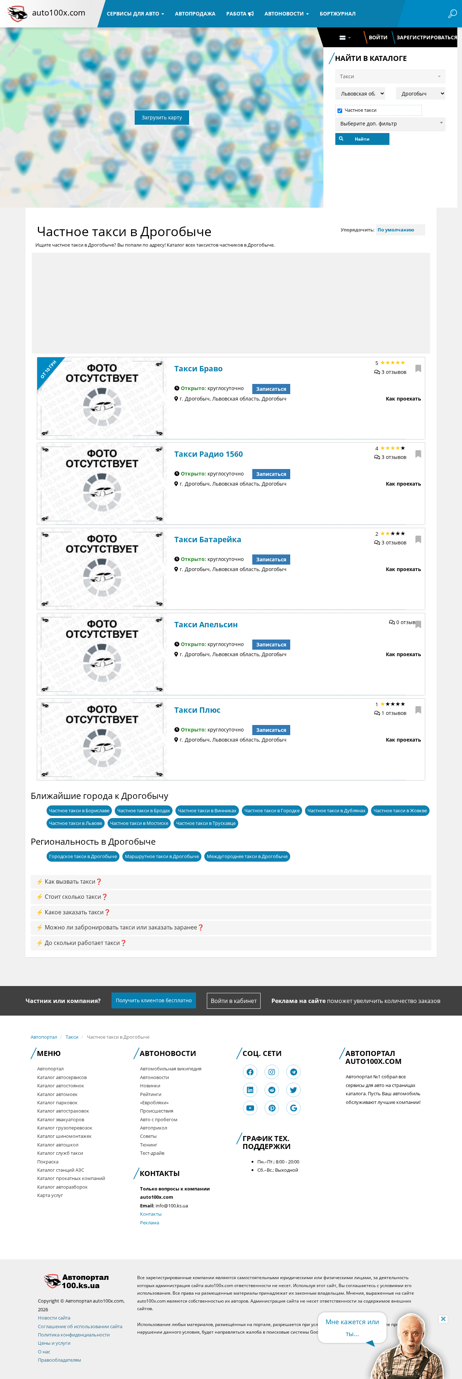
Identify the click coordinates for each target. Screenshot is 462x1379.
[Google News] (293, 1108)
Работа (237, 13)
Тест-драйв (152, 1153)
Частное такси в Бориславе (79, 810)
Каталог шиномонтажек (64, 1136)
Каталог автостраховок (63, 1111)
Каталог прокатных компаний (71, 1178)
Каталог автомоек (57, 1094)
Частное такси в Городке (272, 810)
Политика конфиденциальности (74, 1334)
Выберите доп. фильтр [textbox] (368, 123)
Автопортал (44, 1037)
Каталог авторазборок (62, 1187)
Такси (72, 1037)
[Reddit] (271, 1090)
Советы (148, 1136)
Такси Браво (198, 368)
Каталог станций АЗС (60, 1170)
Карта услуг (50, 1195)
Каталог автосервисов (62, 1077)
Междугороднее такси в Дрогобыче (247, 856)
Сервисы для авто (134, 13)
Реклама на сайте (298, 1001)
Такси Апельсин (206, 624)
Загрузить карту (162, 117)
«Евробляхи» (154, 1102)
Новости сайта (54, 1317)
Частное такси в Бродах (143, 810)
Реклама (149, 1222)
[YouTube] (250, 1108)
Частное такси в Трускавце (206, 823)
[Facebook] (250, 1072)
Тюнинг (148, 1144)
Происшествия (156, 1111)
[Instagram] (272, 1072)
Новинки (150, 1085)
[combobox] (390, 123)
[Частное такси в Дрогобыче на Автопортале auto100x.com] (82, 1281)
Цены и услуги (54, 1343)
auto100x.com (58, 12)
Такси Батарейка (207, 539)
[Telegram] (293, 1072)
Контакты (151, 1214)
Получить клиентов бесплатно (154, 1000)
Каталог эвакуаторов (60, 1119)
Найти (362, 139)
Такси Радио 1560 (208, 454)
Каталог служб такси (60, 1153)
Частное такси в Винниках (207, 810)
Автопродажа (195, 13)
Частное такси (360, 110)
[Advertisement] (231, 303)
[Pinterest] (272, 1108)
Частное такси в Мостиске (139, 823)
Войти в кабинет (234, 1001)
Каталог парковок (57, 1102)
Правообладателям (59, 1360)
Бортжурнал (338, 13)
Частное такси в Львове (75, 823)
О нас (44, 1351)
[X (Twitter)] (293, 1090)
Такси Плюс (197, 710)
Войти (378, 37)
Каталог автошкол (57, 1144)
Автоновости (285, 13)
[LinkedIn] (250, 1090)
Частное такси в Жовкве (400, 810)
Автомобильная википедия (170, 1068)
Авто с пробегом (159, 1119)
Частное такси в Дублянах (337, 810)
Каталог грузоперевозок (64, 1127)
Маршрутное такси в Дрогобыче (162, 856)
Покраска (47, 1161)
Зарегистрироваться (427, 37)
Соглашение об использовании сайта (80, 1326)
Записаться (271, 388)
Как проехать (403, 398)
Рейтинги (150, 1094)
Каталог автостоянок (60, 1085)
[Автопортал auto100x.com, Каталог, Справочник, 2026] (17, 14)
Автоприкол (153, 1127)
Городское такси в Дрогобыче (83, 856)
